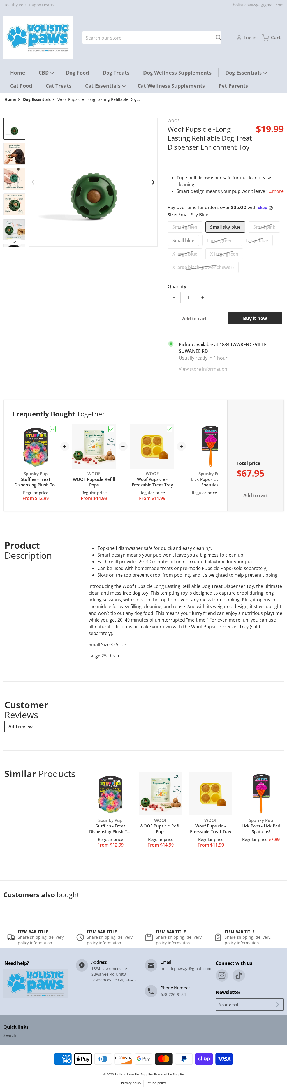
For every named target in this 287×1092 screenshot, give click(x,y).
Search (9, 1035)
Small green (184, 227)
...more (276, 191)
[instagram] (222, 975)
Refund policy (156, 1083)
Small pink (264, 227)
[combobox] (151, 37)
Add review (20, 727)
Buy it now (255, 318)
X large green (224, 254)
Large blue (257, 240)
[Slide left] (33, 182)
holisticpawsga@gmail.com (258, 5)
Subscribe (278, 1004)
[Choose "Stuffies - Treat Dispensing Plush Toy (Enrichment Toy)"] (53, 429)
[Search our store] (218, 37)
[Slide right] (14, 242)
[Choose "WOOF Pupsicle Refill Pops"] (111, 429)
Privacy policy (131, 1083)
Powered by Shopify (169, 1074)
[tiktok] (239, 975)
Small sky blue (225, 227)
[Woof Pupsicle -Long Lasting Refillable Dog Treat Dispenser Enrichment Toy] (14, 129)
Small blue (183, 240)
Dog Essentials (37, 99)
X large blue (184, 254)
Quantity (177, 286)
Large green (220, 240)
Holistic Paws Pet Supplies (134, 1074)
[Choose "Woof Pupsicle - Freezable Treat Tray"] (169, 429)
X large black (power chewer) (203, 267)
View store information (203, 369)
